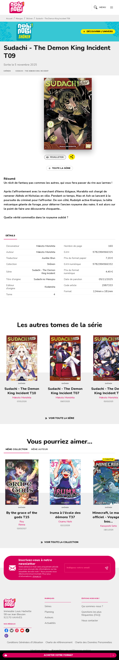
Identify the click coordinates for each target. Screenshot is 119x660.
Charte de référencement (59, 642)
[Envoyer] (106, 568)
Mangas (19, 18)
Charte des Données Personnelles (93, 642)
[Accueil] (17, 7)
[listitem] (6, 630)
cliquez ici (37, 576)
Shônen (29, 18)
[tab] (10, 235)
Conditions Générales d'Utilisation (25, 642)
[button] (98, 31)
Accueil (9, 18)
